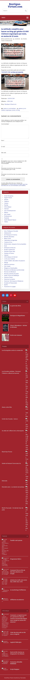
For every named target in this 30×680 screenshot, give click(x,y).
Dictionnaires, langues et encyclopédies (15, 244)
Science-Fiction (8, 277)
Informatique (7, 207)
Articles (6, 199)
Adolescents (7, 233)
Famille (6, 205)
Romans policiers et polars (11, 273)
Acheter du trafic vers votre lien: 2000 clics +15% (18, 580)
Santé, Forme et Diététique (11, 275)
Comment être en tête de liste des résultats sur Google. (17, 571)
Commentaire (5, 124)
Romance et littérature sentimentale (14, 270)
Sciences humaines (9, 279)
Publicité (6, 218)
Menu (3, 17)
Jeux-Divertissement (10, 210)
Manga (6, 262)
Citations (6, 201)
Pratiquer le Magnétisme (17, 315)
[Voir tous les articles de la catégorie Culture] (27, 301)
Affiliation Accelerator (17, 599)
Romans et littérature (10, 272)
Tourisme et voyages (10, 286)
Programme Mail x (15, 559)
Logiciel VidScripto (15, 642)
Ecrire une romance (16, 335)
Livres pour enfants (9, 259)
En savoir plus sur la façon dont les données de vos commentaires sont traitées (14, 185)
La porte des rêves (15, 305)
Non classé (7, 214)
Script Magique (14, 669)
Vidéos (6, 222)
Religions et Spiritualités (10, 268)
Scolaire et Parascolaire (10, 283)
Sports (6, 284)
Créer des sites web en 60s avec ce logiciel (18, 633)
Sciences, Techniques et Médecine (13, 281)
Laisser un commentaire (9, 108)
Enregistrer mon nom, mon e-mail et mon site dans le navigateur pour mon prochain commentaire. (13, 162)
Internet (6, 209)
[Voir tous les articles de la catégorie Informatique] (27, 611)
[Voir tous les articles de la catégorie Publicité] (27, 536)
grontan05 (17, 38)
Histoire (6, 255)
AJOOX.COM (11, 98)
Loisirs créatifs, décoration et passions (14, 260)
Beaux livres (7, 238)
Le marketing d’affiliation (18, 590)
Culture (6, 203)
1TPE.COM (10, 101)
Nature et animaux (9, 264)
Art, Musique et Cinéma (10, 235)
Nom (3, 140)
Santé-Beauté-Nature (10, 220)
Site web (3, 152)
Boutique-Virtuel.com (15, 5)
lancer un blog (16, 110)
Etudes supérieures (9, 249)
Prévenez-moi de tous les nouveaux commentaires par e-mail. (11, 169)
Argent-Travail (8, 197)
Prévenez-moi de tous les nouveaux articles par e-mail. (14, 175)
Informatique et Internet (10, 257)
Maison (6, 212)
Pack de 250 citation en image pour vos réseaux (17, 653)
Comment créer (12, 72)
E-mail (3, 146)
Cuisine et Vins (8, 242)
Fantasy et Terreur (9, 253)
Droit (5, 246)
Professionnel (8, 40)
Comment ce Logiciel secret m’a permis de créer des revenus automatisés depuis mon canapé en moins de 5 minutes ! (18, 618)
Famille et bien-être (9, 251)
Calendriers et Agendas (10, 240)
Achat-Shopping (8, 196)
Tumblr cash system (16, 540)
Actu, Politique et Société (11, 231)
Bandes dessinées (9, 236)
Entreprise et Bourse (9, 247)
